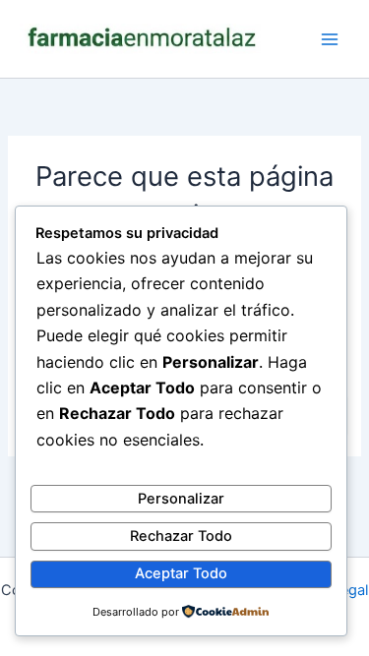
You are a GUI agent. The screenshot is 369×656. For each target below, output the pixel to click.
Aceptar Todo (181, 573)
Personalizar (181, 498)
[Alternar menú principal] (329, 38)
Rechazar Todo (181, 536)
